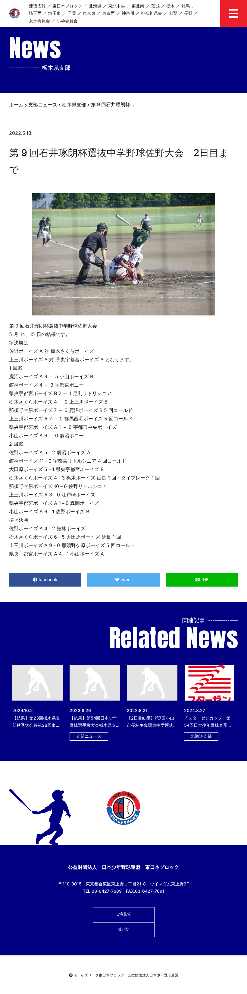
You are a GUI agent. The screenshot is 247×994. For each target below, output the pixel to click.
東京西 (108, 13)
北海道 (95, 5)
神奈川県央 (151, 13)
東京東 (89, 13)
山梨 (173, 13)
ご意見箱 (123, 914)
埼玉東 (54, 13)
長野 (188, 13)
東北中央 (116, 5)
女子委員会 (39, 20)
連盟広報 (37, 5)
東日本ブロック (67, 5)
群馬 (185, 5)
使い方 (123, 929)
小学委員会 (67, 20)
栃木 (170, 5)
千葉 (72, 13)
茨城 (155, 5)
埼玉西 (35, 13)
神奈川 (128, 13)
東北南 (138, 5)
